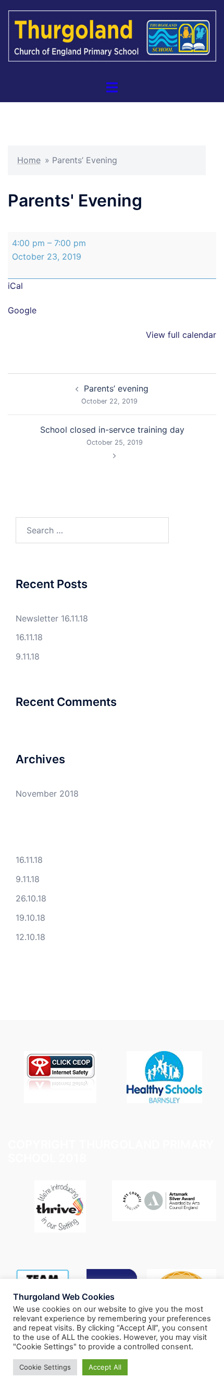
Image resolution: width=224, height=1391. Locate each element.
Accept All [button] (105, 1367)
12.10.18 (30, 937)
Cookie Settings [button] (45, 1367)
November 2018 (47, 793)
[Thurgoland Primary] (112, 39)
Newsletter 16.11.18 (52, 618)
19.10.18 (30, 917)
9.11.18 (28, 656)
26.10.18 (31, 898)
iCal (15, 285)
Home (29, 160)
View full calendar (181, 335)
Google (22, 310)
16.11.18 (29, 637)
